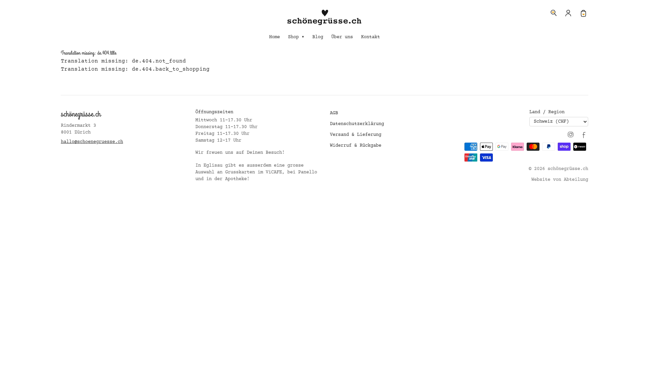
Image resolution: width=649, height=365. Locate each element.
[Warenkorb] (583, 13)
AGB (334, 113)
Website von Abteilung (559, 179)
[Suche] (553, 13)
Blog (317, 37)
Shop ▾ (296, 37)
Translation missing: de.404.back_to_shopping (135, 69)
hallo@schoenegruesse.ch (92, 142)
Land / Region (546, 112)
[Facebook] (584, 134)
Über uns (342, 37)
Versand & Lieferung (355, 135)
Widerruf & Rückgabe (355, 145)
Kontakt (370, 37)
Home (274, 37)
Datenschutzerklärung (357, 124)
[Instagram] (571, 134)
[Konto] (568, 13)
